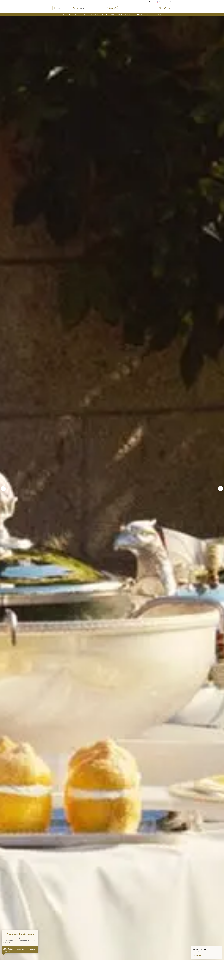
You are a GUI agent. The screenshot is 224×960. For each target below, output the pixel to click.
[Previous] (3, 488)
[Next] (220, 488)
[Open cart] (170, 8)
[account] (160, 8)
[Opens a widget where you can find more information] (6, 957)
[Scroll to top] (217, 953)
